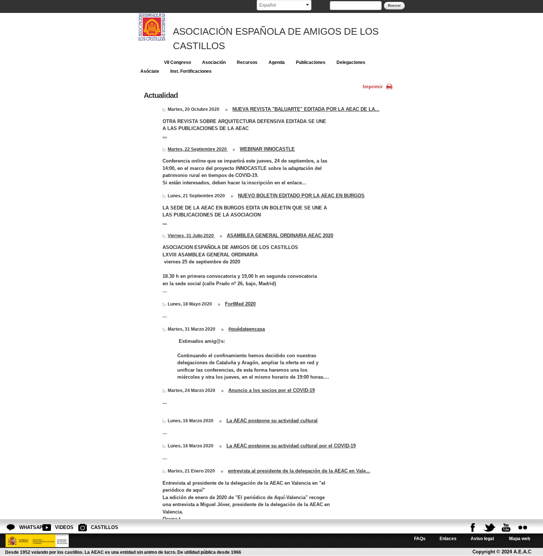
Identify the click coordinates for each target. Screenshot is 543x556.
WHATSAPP (25, 527)
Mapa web (519, 538)
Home (146, 62)
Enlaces (448, 538)
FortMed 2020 (240, 304)
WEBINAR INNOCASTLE (267, 149)
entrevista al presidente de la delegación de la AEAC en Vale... (299, 471)
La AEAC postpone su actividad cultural (272, 420)
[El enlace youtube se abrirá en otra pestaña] (506, 527)
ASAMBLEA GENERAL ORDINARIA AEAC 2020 (280, 235)
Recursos (247, 62)
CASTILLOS (97, 527)
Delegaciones (351, 62)
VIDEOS (61, 527)
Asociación (214, 62)
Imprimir (373, 86)
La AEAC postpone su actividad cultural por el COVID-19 (291, 445)
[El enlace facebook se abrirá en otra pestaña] (473, 527)
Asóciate (149, 71)
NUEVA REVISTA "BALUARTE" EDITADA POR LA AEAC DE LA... (305, 109)
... (165, 136)
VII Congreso (177, 62)
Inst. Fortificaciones (191, 71)
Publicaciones (310, 62)
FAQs (420, 538)
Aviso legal (482, 538)
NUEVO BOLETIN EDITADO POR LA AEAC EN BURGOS (301, 195)
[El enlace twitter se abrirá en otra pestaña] (489, 527)
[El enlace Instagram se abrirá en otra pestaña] (523, 527)
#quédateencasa (246, 329)
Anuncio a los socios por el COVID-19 (271, 390)
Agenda (277, 62)
